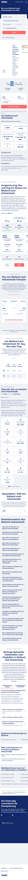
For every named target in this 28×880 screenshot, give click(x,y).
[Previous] (4, 365)
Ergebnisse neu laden (13, 294)
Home (2, 790)
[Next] (24, 84)
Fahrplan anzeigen (7, 148)
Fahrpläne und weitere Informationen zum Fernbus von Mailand (13, 759)
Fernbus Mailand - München (8, 739)
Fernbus (8, 790)
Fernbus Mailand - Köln (7, 777)
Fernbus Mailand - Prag (7, 781)
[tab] (8, 89)
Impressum (4, 868)
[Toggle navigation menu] (26, 2)
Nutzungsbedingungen (16, 868)
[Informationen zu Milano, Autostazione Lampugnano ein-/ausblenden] (25, 711)
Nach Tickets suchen (7, 129)
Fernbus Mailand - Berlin (7, 774)
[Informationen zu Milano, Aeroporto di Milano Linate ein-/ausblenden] (25, 717)
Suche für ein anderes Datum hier (14, 321)
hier (17, 331)
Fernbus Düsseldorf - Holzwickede (10, 784)
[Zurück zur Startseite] (4, 2)
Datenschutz (4, 871)
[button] (8, 24)
